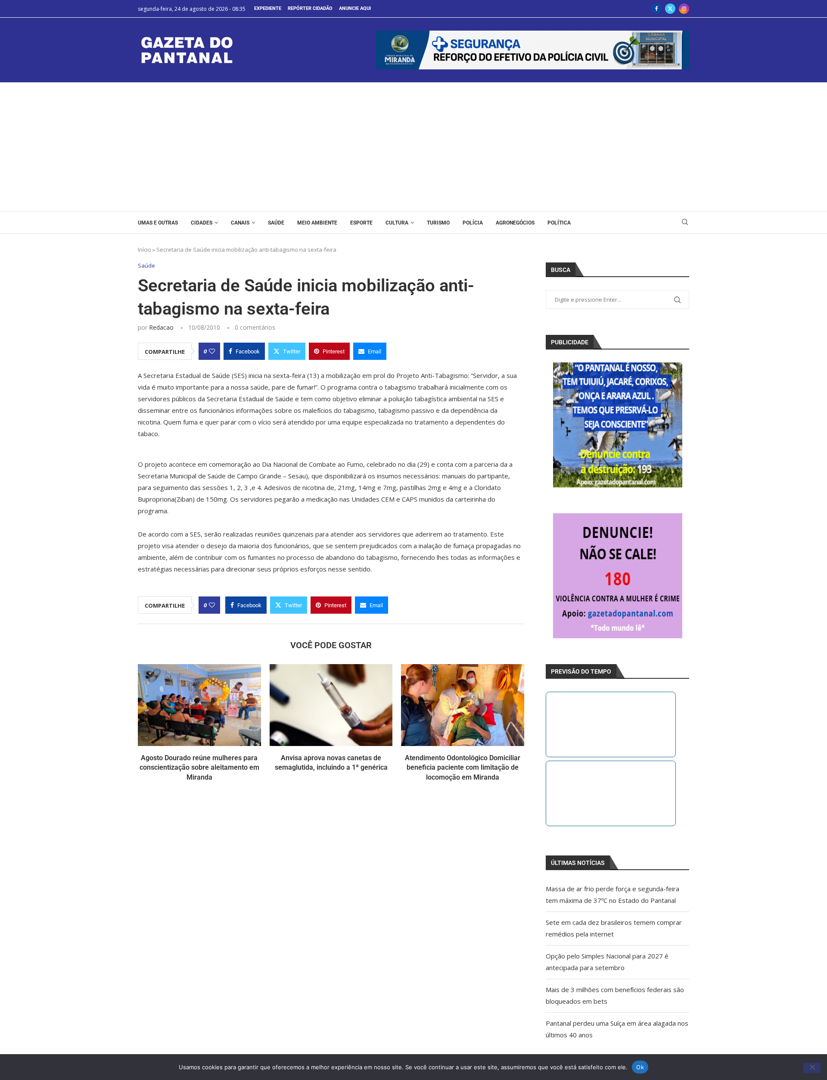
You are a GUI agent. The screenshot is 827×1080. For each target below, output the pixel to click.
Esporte (361, 223)
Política (559, 223)
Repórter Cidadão (310, 8)
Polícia (473, 223)
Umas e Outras (158, 223)
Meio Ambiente (317, 223)
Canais (240, 223)
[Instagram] (684, 8)
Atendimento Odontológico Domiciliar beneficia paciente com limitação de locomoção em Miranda (462, 767)
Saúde (276, 223)
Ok (640, 1066)
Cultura (397, 223)
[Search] (685, 223)
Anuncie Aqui (355, 8)
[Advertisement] (413, 147)
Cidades (201, 223)
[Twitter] (670, 8)
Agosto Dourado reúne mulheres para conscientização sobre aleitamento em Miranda (199, 767)
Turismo (438, 223)
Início (144, 249)
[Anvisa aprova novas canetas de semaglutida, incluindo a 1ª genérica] (331, 705)
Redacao (161, 327)
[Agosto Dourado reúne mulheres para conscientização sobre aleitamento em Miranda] (199, 705)
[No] (812, 1068)
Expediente (267, 8)
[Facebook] (656, 8)
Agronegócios (515, 223)
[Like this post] (212, 351)
